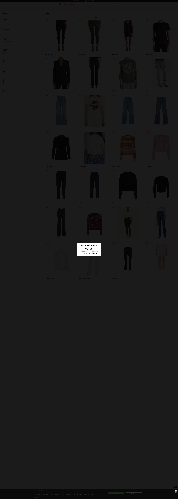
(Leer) (96, 253)
